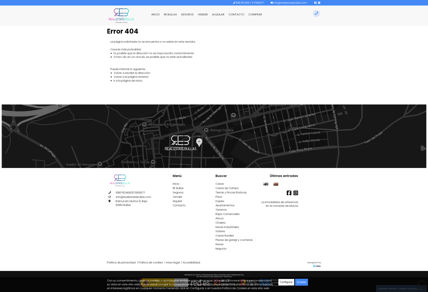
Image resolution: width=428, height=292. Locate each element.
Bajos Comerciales (228, 214)
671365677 (258, 3)
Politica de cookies (151, 262)
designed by (314, 262)
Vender (177, 197)
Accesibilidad (191, 262)
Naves (220, 244)
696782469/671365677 (130, 193)
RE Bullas (178, 188)
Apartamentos (225, 205)
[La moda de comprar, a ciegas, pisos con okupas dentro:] (275, 184)
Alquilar (177, 201)
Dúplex (220, 201)
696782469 (242, 3)
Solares (220, 231)
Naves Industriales (227, 227)
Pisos (219, 197)
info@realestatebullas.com (290, 3)
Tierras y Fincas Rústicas (231, 192)
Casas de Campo (227, 188)
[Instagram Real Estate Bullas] (295, 194)
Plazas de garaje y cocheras (234, 240)
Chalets (221, 223)
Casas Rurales (225, 236)
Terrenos (221, 210)
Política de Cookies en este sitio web (245, 288)
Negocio (221, 249)
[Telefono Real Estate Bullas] (316, 13)
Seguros (178, 192)
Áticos (220, 218)
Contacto (179, 205)
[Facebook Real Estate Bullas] (289, 194)
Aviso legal (173, 262)
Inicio (176, 184)
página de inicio (131, 81)
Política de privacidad (121, 262)
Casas (220, 184)
